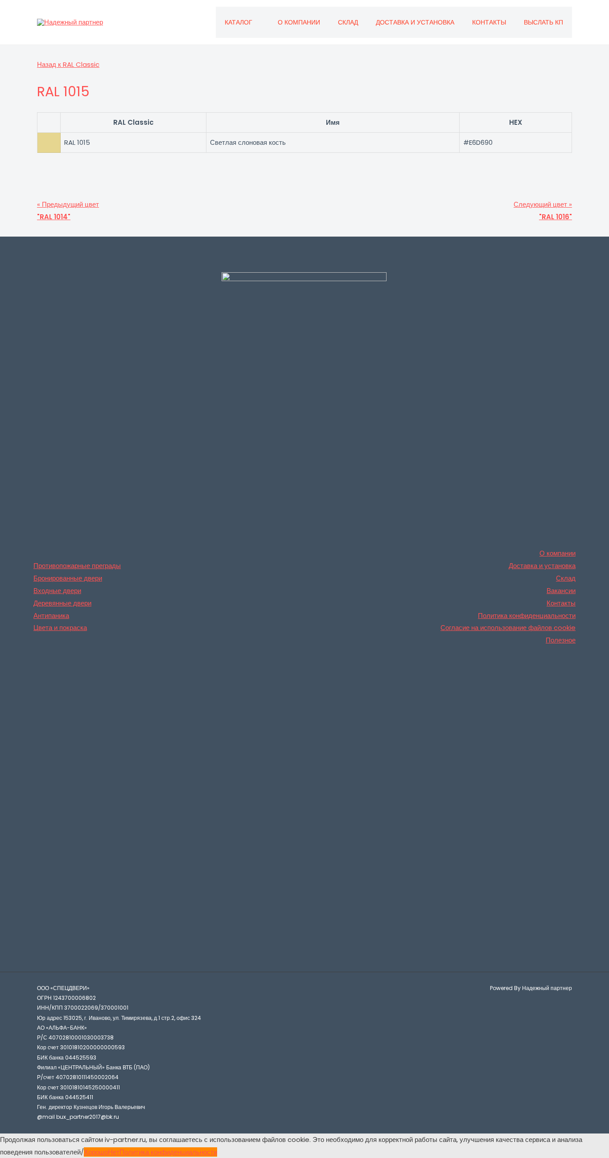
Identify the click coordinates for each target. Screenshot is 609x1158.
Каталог (238, 22)
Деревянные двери (62, 603)
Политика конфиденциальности (527, 615)
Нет (113, 1152)
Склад (348, 22)
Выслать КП (543, 22)
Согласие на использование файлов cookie (508, 627)
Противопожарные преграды (77, 565)
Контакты (489, 22)
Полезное (561, 640)
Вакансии (561, 590)
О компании (299, 22)
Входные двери (57, 590)
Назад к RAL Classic (68, 64)
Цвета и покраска (60, 627)
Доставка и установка (415, 22)
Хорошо (96, 1152)
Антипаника (51, 615)
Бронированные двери (67, 578)
